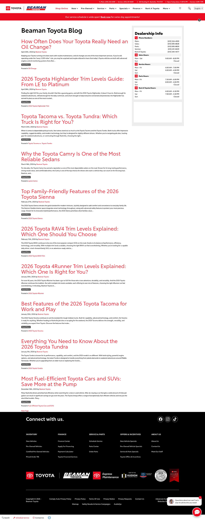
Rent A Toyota (152, 8)
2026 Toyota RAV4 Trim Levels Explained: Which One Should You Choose (69, 231)
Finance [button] (137, 9)
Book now (106, 16)
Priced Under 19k (32, 457)
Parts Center (94, 446)
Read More (26, 65)
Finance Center (64, 441)
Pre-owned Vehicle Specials (131, 446)
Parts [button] (112, 9)
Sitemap (75, 504)
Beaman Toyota (41, 52)
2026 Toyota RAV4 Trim (36, 256)
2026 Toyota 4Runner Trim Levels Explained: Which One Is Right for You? (73, 268)
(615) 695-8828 (173, 44)
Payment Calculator (65, 451)
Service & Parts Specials (129, 451)
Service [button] (100, 9)
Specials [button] (123, 9)
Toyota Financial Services (67, 457)
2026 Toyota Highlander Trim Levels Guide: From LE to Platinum (72, 81)
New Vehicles (31, 441)
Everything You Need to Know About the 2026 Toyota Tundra (69, 343)
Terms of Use (94, 499)
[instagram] (168, 419)
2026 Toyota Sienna (35, 218)
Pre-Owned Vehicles (34, 446)
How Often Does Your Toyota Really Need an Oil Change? (74, 43)
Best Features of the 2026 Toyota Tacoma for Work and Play (74, 306)
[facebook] (161, 419)
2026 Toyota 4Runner (36, 293)
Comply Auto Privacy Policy (60, 499)
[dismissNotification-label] (200, 497)
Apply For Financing (66, 446)
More (165, 9)
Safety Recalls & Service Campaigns (96, 504)
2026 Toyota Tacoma (35, 331)
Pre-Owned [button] (86, 9)
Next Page (25, 411)
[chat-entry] (197, 512)
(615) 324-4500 (173, 41)
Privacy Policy (80, 499)
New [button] (74, 9)
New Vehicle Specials (128, 441)
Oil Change (32, 68)
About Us (155, 441)
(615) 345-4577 (173, 51)
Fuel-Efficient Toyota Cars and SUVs (41, 406)
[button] (189, 8)
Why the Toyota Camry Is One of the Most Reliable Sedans (70, 156)
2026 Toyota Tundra (35, 368)
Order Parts (93, 451)
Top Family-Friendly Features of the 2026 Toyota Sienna (70, 193)
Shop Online (62, 8)
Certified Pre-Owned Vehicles (37, 451)
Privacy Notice (109, 499)
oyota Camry (32, 181)
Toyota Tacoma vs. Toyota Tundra (40, 143)
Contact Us (155, 446)
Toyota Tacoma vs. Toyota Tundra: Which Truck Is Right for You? (69, 118)
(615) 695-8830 (173, 46)
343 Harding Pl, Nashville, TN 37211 (151, 2)
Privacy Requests (125, 499)
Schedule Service (95, 441)
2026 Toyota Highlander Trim (38, 106)
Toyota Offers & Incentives (130, 457)
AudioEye (117, 504)
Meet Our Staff (157, 451)
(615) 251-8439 (173, 49)
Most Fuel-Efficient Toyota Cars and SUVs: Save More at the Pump (71, 381)
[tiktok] (175, 419)
